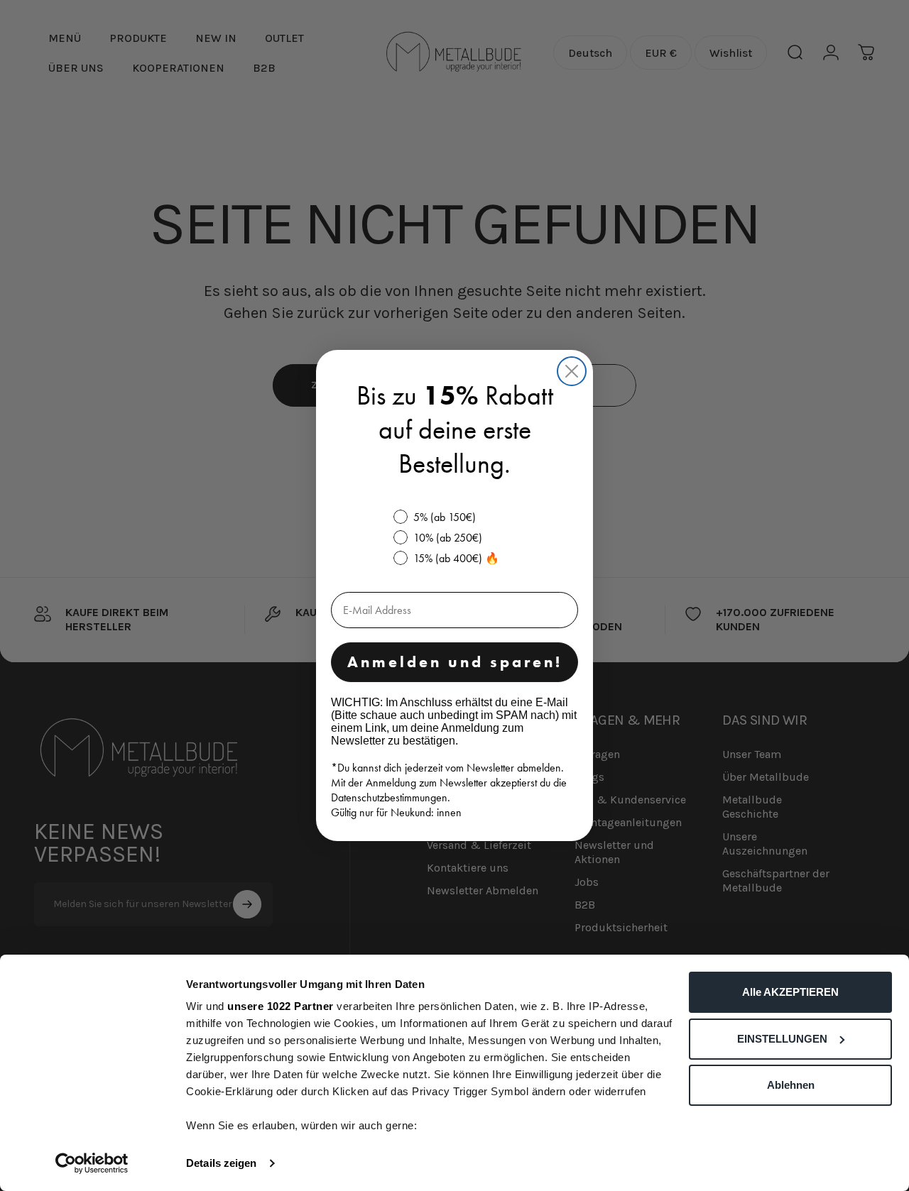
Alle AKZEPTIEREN (790, 992)
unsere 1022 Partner (280, 1006)
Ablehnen (791, 1085)
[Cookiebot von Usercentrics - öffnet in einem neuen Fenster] (92, 1163)
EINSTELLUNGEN (782, 1039)
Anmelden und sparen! (454, 662)
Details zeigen (221, 1163)
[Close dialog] (571, 371)
